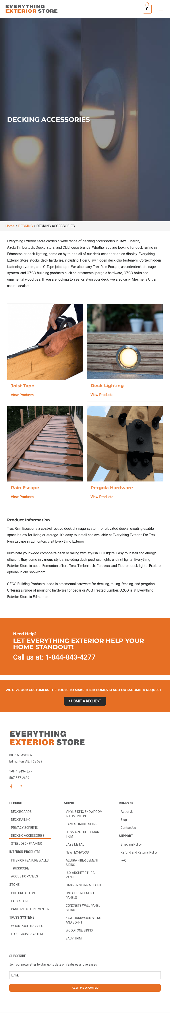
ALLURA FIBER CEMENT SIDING (82, 863)
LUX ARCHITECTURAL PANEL (81, 875)
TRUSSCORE (20, 868)
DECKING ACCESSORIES (27, 835)
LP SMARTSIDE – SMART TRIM (83, 834)
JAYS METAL (75, 844)
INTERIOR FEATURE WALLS (30, 860)
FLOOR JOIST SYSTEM (27, 934)
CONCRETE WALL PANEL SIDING (83, 908)
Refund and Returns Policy (139, 852)
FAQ (123, 860)
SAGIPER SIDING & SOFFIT (84, 885)
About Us (127, 811)
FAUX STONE (20, 901)
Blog (124, 819)
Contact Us (128, 827)
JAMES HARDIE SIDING (81, 824)
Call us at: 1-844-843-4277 (54, 657)
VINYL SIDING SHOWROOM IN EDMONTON (84, 814)
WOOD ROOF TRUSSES (27, 926)
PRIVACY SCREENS (24, 827)
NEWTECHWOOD (77, 852)
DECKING (25, 226)
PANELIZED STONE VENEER (30, 909)
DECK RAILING (20, 819)
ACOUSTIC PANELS (24, 876)
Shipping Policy (131, 844)
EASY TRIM (74, 938)
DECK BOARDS (21, 811)
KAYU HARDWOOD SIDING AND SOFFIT (83, 920)
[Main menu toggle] (161, 9)
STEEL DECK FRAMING (26, 843)
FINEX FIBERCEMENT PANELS (80, 895)
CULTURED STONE (24, 893)
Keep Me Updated (85, 987)
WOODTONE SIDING (79, 930)
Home (10, 226)
